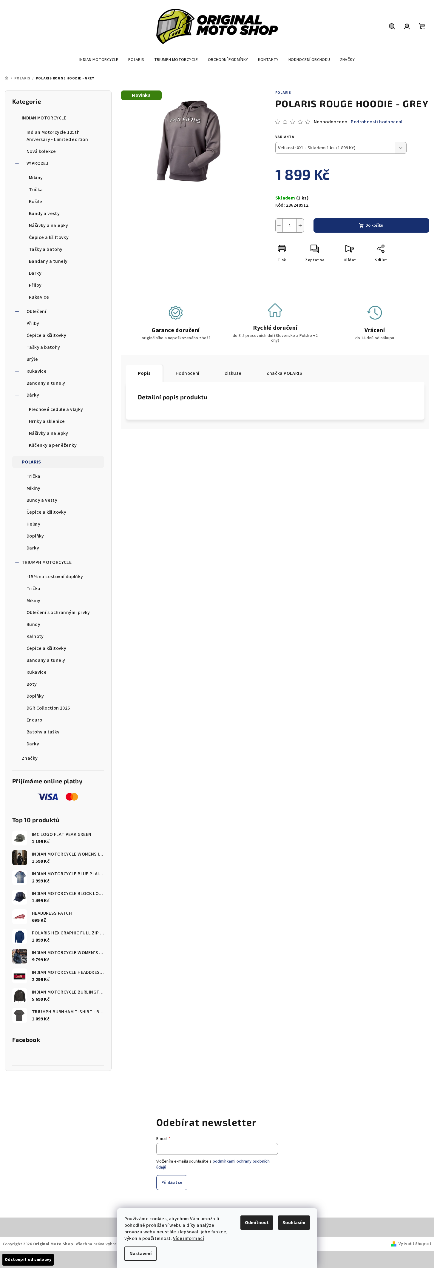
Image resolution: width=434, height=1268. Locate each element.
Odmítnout (257, 1222)
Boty (32, 684)
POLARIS (31, 462)
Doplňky (35, 536)
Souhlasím (293, 1222)
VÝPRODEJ (37, 163)
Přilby (35, 285)
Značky (30, 758)
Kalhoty (35, 636)
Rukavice (39, 297)
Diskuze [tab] (233, 373)
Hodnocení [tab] (188, 373)
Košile (35, 201)
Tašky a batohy (46, 249)
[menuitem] (99, 60)
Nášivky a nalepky (48, 225)
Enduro (34, 720)
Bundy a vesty (44, 213)
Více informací (188, 1238)
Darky (35, 273)
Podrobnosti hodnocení (376, 122)
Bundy (33, 624)
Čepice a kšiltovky (49, 237)
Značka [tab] (284, 373)
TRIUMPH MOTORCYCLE (47, 562)
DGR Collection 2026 (48, 708)
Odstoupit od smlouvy (28, 1260)
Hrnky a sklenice (47, 421)
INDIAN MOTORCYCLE (44, 118)
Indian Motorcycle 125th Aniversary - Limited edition (57, 136)
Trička (36, 189)
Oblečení (36, 311)
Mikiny (36, 177)
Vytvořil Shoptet (415, 1244)
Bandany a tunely (48, 261)
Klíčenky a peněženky (53, 445)
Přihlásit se (171, 1183)
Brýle (32, 359)
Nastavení (140, 1253)
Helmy (33, 524)
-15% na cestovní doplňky (55, 576)
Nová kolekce (41, 151)
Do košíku (374, 225)
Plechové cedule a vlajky (56, 409)
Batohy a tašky (43, 732)
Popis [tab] (144, 373)
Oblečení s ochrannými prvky (58, 612)
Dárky (33, 395)
